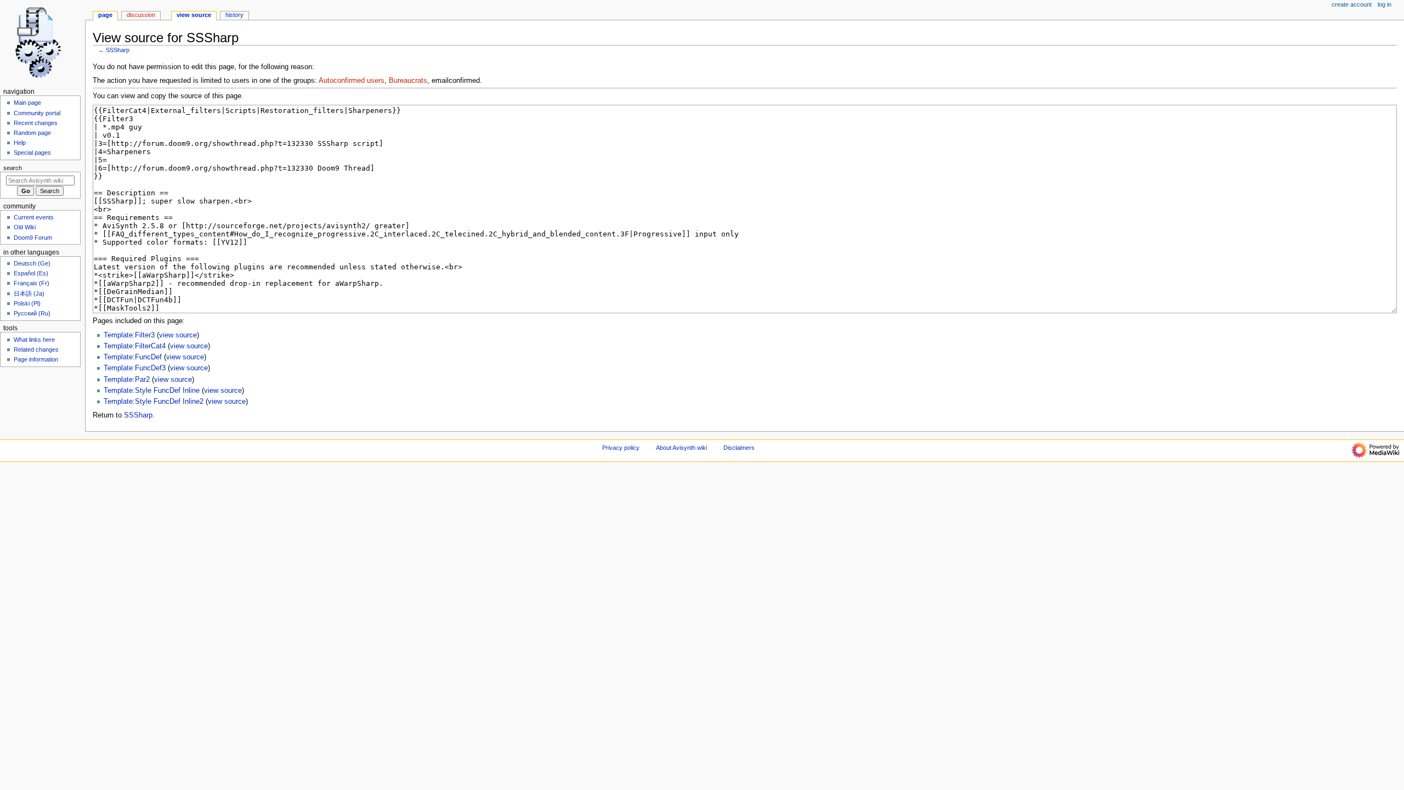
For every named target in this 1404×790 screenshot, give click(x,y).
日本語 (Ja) (29, 293)
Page (105, 15)
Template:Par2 (127, 379)
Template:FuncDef (133, 357)
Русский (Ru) (32, 313)
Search (12, 168)
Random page (32, 132)
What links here (34, 339)
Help (20, 142)
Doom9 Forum (33, 237)
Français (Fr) (31, 283)
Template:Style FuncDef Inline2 (153, 401)
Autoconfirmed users (351, 80)
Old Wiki (25, 227)
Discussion (141, 15)
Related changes (36, 349)
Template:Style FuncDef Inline (152, 390)
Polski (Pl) (27, 303)
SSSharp (117, 50)
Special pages (32, 152)
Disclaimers (739, 447)
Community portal (37, 113)
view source (178, 335)
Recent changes (36, 123)
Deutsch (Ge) (32, 263)
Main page (27, 102)
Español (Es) (31, 273)
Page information (36, 359)
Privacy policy (620, 447)
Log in (1384, 4)
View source (194, 15)
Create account (1352, 4)
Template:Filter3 (129, 335)
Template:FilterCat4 (135, 346)
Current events (34, 217)
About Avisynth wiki (681, 447)
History (234, 15)
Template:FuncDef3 (135, 368)
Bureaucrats (408, 80)
